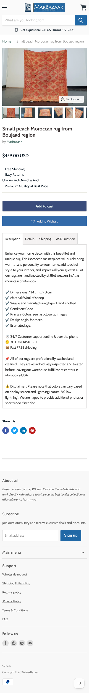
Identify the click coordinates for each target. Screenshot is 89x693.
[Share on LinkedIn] (23, 430)
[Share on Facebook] (5, 430)
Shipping (45, 238)
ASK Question (65, 238)
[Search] (81, 20)
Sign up (71, 535)
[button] (44, 221)
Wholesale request (14, 574)
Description (12, 238)
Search (6, 666)
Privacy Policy (11, 601)
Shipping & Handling (16, 583)
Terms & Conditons (15, 610)
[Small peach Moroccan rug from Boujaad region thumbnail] (11, 113)
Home (6, 41)
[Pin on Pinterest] (32, 430)
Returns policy (11, 592)
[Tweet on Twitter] (14, 430)
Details (29, 238)
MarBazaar (14, 142)
